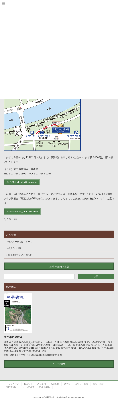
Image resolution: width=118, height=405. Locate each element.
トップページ (12, 384)
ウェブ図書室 (28, 387)
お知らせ (11, 234)
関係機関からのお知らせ (20, 255)
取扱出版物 (44, 387)
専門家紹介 (11, 387)
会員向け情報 (14, 248)
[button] (22, 182)
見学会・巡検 (81, 384)
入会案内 (41, 384)
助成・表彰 (98, 384)
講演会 (67, 384)
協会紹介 (55, 384)
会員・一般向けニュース (20, 241)
